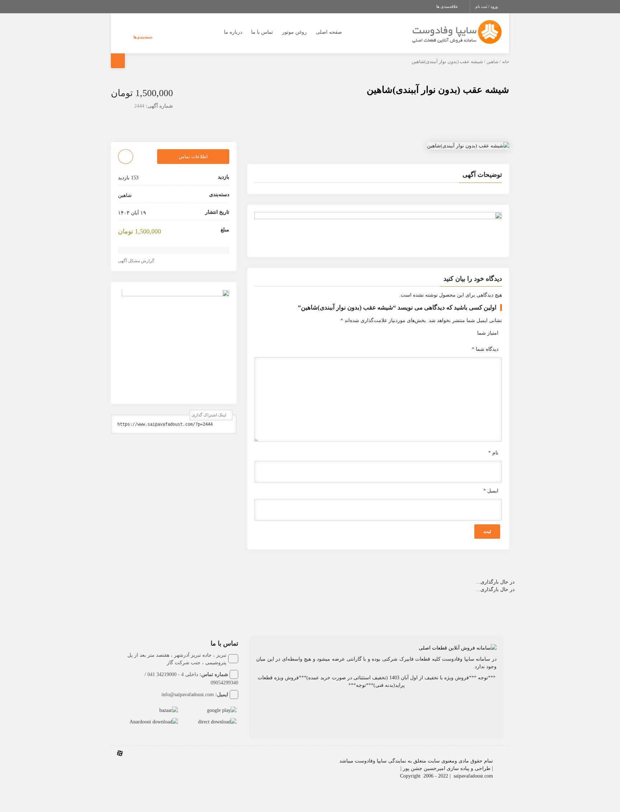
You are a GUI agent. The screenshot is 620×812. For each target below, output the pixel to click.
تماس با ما (262, 32)
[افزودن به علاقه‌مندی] (125, 156)
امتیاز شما (487, 333)
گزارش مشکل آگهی (136, 261)
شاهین (492, 61)
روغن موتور (294, 32)
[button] (378, 175)
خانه (505, 61)
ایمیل (490, 491)
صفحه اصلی (329, 32)
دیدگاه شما (485, 349)
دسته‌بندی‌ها (142, 37)
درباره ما (233, 32)
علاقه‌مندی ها (447, 6)
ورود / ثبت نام (487, 6)
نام (493, 452)
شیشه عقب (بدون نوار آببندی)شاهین (438, 90)
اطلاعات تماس (193, 156)
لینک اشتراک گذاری (209, 415)
